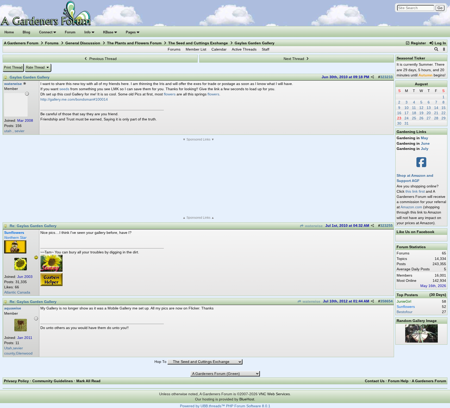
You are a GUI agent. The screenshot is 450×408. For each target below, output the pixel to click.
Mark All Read (88, 381)
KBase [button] (108, 32)
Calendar (219, 49)
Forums (52, 43)
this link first (415, 191)
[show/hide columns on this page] (443, 49)
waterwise (313, 226)
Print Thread (13, 67)
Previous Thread (102, 59)
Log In (440, 43)
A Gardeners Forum (21, 43)
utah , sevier (14, 131)
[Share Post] (372, 77)
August (421, 84)
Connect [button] (46, 32)
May (424, 138)
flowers (170, 94)
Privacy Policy (16, 381)
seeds (64, 89)
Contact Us (375, 381)
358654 (386, 301)
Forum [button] (70, 32)
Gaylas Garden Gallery (29, 77)
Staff (265, 49)
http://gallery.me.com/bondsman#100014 (74, 99)
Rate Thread (36, 67)
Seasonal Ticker (411, 58)
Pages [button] (131, 32)
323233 (386, 77)
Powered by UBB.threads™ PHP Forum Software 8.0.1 (225, 406)
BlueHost (246, 399)
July (424, 149)
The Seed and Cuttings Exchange (198, 43)
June (425, 143)
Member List (196, 49)
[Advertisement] (198, 178)
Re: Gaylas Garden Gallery (33, 226)
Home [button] (9, 32)
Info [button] (88, 32)
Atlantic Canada (17, 292)
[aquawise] (20, 330)
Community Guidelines (52, 381)
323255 (386, 226)
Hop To (160, 362)
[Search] (436, 49)
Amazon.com (411, 207)
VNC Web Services (274, 394)
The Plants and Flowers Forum (134, 43)
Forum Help (398, 381)
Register (418, 43)
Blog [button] (26, 32)
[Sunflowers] (20, 269)
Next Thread (294, 59)
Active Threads (244, 49)
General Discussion (82, 43)
